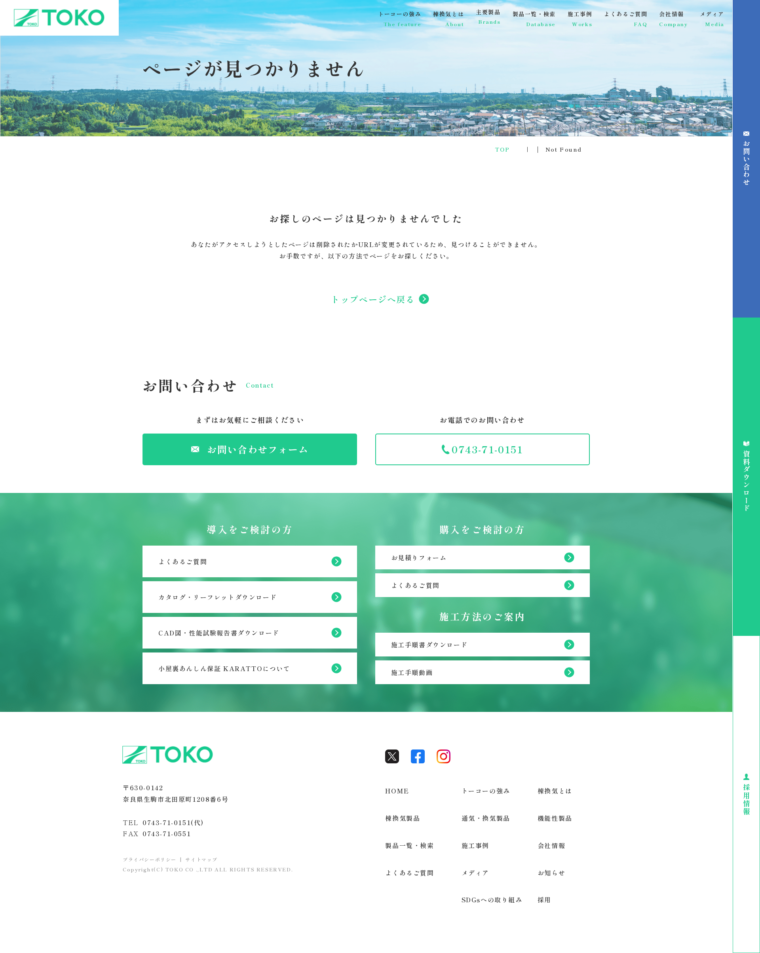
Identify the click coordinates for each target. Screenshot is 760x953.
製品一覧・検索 (409, 845)
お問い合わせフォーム (257, 449)
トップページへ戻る (373, 299)
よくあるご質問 (409, 872)
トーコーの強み (486, 790)
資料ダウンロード (746, 481)
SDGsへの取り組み (492, 899)
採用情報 (746, 799)
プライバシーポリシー (150, 859)
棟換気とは (555, 790)
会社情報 (551, 845)
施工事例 (475, 845)
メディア (475, 872)
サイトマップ (201, 859)
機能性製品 (555, 818)
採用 (544, 899)
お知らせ (551, 872)
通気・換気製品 (486, 818)
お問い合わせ (746, 163)
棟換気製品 (402, 818)
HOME (397, 790)
